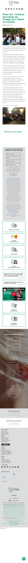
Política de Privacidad (16, 521)
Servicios (3, 449)
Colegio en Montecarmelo (11, 509)
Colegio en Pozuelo (16, 507)
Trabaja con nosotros (5, 440)
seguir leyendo (21, 277)
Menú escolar (4, 431)
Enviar (13, 174)
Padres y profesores (5, 459)
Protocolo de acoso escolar (18, 523)
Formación (3, 447)
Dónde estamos (4, 441)
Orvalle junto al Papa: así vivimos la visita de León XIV (13, 283)
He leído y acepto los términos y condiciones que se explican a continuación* (13, 169)
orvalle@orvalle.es (15, 500)
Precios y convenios (5, 450)
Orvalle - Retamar (5, 437)
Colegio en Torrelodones (10, 510)
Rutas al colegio (4, 432)
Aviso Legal (8, 521)
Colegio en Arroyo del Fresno (14, 508)
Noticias (3, 436)
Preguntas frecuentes (6, 454)
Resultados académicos (6, 451)
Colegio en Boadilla (19, 510)
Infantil (2, 446)
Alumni (14, 413)
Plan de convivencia (7, 523)
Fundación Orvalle (14, 423)
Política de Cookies (14, 522)
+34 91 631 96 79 (15, 498)
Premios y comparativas (6, 452)
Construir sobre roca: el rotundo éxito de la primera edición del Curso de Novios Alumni (13, 275)
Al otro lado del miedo (6, 461)
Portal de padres (4, 439)
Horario (2, 435)
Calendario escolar (5, 434)
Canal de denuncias (14, 524)
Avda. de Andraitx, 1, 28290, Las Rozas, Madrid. (15, 502)
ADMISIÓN (5, 444)
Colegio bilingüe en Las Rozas (13, 505)
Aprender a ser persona (6, 462)
